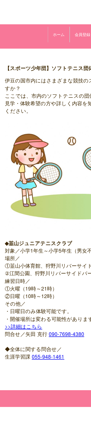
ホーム (59, 34)
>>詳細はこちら (23, 326)
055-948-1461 (48, 356)
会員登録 (82, 34)
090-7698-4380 (66, 333)
